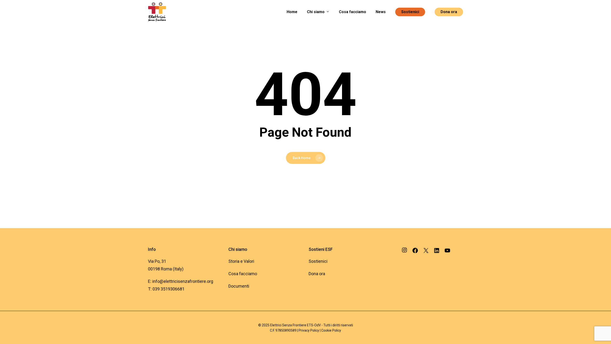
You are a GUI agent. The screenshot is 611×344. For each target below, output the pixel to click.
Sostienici (318, 261)
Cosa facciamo (242, 273)
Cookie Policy (331, 330)
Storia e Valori (241, 261)
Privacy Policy (309, 330)
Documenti (238, 286)
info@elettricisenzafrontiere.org (183, 281)
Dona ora (317, 273)
